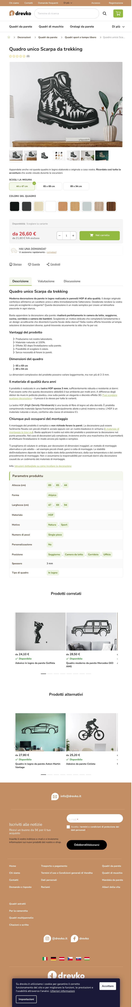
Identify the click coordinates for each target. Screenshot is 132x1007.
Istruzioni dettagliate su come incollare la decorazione (42, 466)
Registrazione (116, 3)
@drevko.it (59, 938)
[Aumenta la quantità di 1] (73, 236)
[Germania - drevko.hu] (53, 958)
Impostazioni (26, 999)
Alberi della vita (111, 887)
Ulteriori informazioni (62, 991)
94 (65, 505)
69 (57, 505)
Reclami (45, 887)
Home (12, 866)
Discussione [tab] (72, 281)
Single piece (55, 534)
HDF (50, 515)
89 (49, 485)
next (120, 642)
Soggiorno (54, 554)
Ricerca (104, 13)
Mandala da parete (112, 880)
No (50, 544)
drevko (84, 938)
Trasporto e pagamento (54, 866)
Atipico (52, 495)
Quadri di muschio (112, 872)
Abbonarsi (93, 845)
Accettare (108, 986)
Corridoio (93, 554)
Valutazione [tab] (46, 281)
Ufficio (107, 554)
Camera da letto (74, 554)
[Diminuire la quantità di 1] (59, 236)
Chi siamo (14, 3)
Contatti (28, 3)
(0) (28, 56)
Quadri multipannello (21, 917)
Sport (64, 524)
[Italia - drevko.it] (45, 958)
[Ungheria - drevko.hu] (87, 958)
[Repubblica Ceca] (70, 958)
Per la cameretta (18, 910)
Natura (52, 524)
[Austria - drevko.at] (61, 958)
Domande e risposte (20, 887)
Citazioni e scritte (19, 924)
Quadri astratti (17, 903)
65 (57, 485)
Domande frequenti (48, 3)
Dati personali (49, 880)
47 (49, 505)
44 (65, 485)
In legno (52, 572)
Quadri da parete (111, 866)
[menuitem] (20, 26)
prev (11, 642)
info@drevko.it (71, 796)
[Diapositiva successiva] (120, 105)
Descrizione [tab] (20, 281)
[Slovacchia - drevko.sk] (78, 958)
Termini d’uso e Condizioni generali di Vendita (67, 872)
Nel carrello (100, 235)
